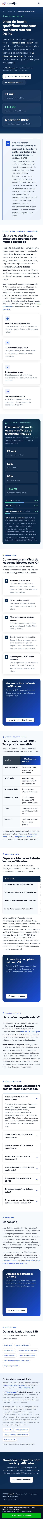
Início (4, 11)
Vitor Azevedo (10, 1392)
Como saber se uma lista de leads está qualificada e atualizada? (19, 1201)
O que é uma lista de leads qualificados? (16, 1098)
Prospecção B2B (9, 1439)
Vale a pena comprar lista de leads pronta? (17, 1157)
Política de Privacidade (10, 1500)
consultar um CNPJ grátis (30, 1032)
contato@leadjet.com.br (11, 1496)
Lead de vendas (9, 1355)
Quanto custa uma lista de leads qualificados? (19, 1146)
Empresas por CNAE (11, 1366)
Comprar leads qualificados (28, 1350)
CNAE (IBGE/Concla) (26, 1388)
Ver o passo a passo (12, 83)
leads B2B (6, 309)
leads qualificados (10, 1260)
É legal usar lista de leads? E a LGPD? (18, 1179)
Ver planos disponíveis (21, 1480)
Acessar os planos (18, 996)
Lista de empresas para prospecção (16, 1360)
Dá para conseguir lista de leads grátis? (19, 1190)
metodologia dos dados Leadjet (14, 1385)
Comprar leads (9, 1350)
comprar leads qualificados (25, 837)
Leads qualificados (22, 1345)
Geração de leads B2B (27, 1355)
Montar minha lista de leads (18, 76)
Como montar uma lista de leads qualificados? (19, 1136)
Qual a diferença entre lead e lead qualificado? (19, 1168)
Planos (22, 1500)
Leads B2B (11, 11)
